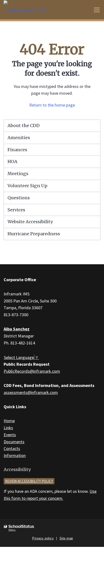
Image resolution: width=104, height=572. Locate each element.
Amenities (18, 137)
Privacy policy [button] (43, 538)
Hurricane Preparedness (33, 233)
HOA (12, 161)
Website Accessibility (30, 221)
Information (15, 455)
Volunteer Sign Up (27, 185)
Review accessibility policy (29, 481)
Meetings (17, 173)
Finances (17, 149)
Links (8, 427)
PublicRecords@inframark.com (32, 371)
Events (10, 434)
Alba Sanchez (17, 329)
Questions (18, 197)
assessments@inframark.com (31, 392)
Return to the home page (52, 105)
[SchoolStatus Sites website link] (19, 528)
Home (9, 420)
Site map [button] (66, 538)
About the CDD (23, 125)
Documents (14, 441)
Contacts (12, 448)
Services (16, 210)
